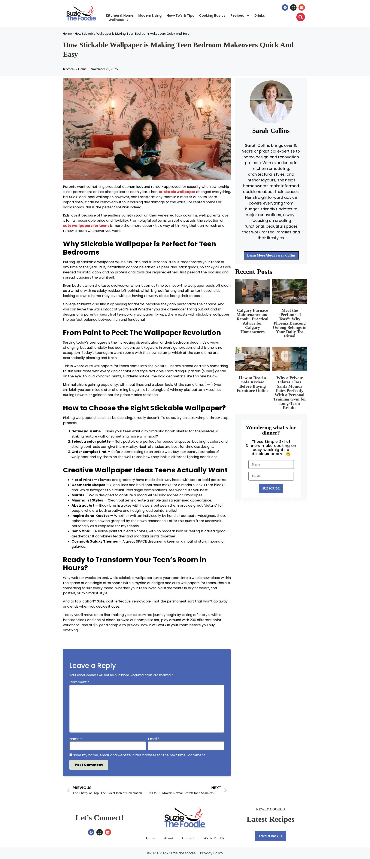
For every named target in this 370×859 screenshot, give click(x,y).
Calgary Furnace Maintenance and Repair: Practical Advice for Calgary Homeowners (253, 321)
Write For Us (213, 838)
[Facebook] (285, 7)
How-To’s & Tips (180, 15)
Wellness (116, 20)
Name (75, 739)
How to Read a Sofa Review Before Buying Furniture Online (253, 384)
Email (154, 739)
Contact (188, 838)
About (168, 838)
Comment (79, 682)
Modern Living (150, 15)
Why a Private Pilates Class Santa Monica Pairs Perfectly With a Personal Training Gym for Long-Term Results (289, 392)
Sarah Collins (271, 130)
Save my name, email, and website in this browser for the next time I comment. (139, 755)
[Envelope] (301, 7)
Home (67, 33)
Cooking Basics (212, 15)
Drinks (259, 15)
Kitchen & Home (119, 15)
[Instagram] (293, 7)
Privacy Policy (211, 853)
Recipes (237, 15)
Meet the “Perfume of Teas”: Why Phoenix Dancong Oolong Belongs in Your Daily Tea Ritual (289, 323)
